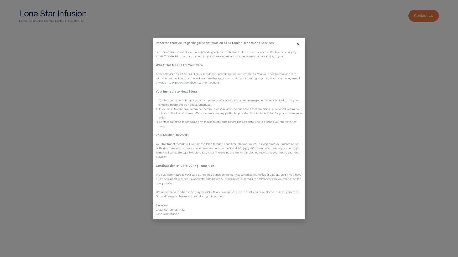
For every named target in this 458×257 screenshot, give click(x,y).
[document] (229, 128)
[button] (298, 44)
